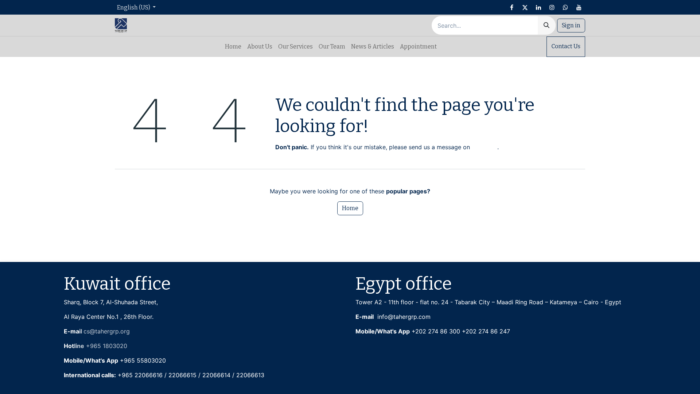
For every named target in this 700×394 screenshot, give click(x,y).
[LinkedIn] (538, 7)
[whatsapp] (565, 7)
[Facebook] (511, 7)
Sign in (571, 25)
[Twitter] (525, 7)
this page (484, 147)
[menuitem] (233, 46)
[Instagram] (552, 7)
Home (350, 208)
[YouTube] (579, 7)
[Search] (546, 25)
